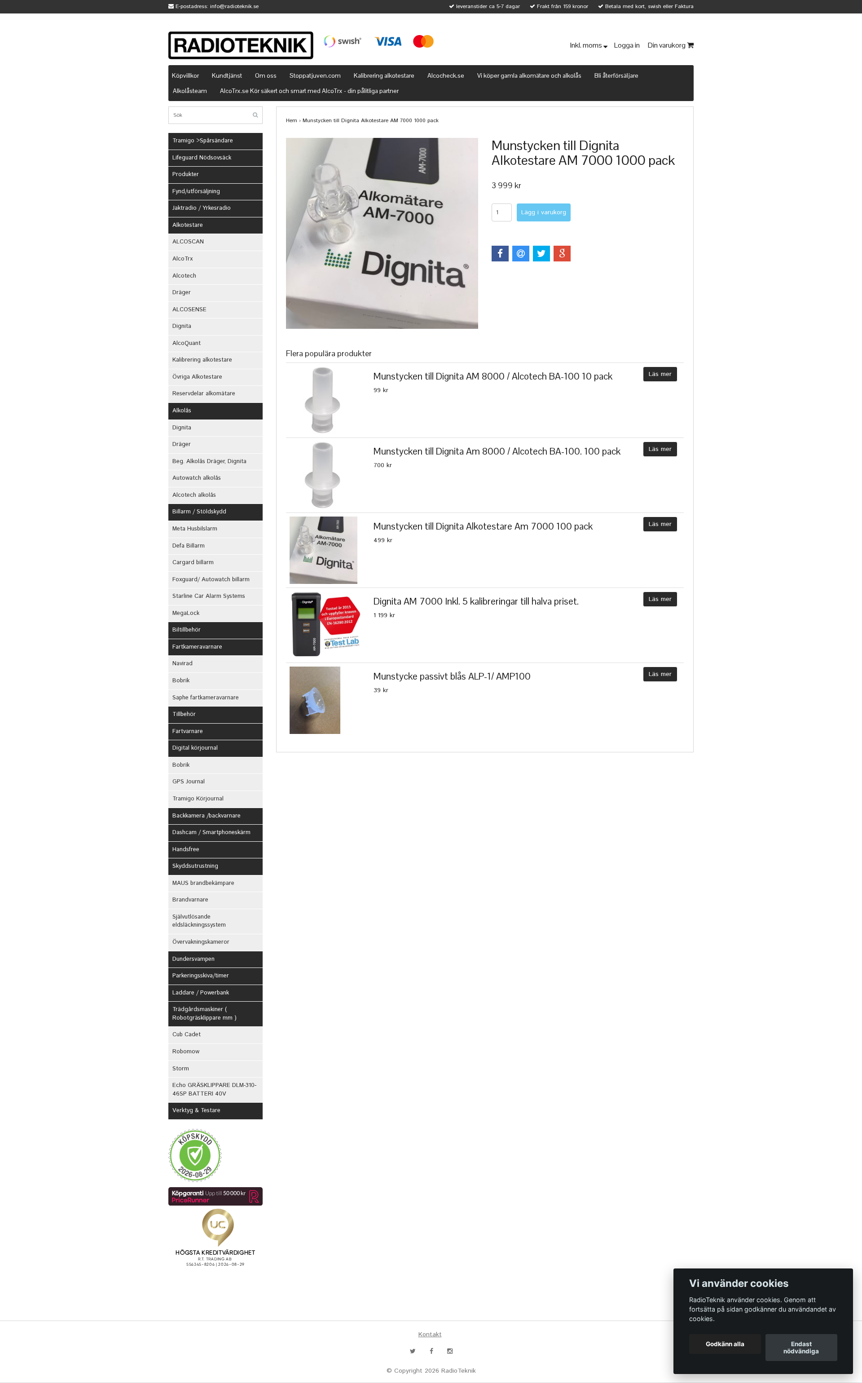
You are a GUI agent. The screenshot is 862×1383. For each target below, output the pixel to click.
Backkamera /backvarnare (206, 816)
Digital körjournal (195, 748)
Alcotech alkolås (194, 495)
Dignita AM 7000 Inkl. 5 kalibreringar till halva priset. (476, 601)
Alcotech (184, 276)
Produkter (185, 174)
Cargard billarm (193, 562)
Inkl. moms (586, 45)
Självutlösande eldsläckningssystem (199, 921)
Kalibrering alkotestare (384, 75)
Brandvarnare (190, 900)
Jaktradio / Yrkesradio (201, 208)
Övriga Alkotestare (197, 377)
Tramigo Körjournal (198, 799)
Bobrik (180, 680)
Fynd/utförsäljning (196, 191)
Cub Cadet (186, 1034)
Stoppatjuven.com (315, 75)
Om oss (266, 75)
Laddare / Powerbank (200, 993)
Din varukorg (667, 45)
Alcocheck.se (445, 75)
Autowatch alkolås (196, 478)
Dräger (181, 292)
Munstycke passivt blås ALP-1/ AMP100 (452, 676)
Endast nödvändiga (801, 1347)
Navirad (182, 663)
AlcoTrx (182, 259)
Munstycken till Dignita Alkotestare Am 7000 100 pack (483, 526)
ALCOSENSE (189, 309)
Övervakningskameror (200, 942)
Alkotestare (187, 225)
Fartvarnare (187, 731)
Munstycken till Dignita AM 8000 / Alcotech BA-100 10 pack (493, 376)
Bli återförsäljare (616, 75)
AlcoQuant (186, 343)
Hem (291, 120)
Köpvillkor (185, 75)
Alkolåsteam (190, 91)
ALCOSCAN (188, 242)
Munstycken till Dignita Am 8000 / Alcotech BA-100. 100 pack (497, 451)
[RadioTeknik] (240, 45)
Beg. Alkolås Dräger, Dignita (209, 461)
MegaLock (185, 613)
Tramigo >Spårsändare (202, 141)
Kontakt (430, 1334)
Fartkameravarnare (197, 647)
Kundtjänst (227, 75)
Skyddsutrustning (195, 866)
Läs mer (660, 374)
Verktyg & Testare (196, 1110)
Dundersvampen (193, 959)
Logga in (627, 45)
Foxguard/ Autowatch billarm (211, 579)
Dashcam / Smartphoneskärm (211, 832)
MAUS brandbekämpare (203, 883)
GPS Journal (188, 782)
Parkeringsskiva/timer (200, 976)
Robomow (185, 1051)
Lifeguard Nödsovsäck (201, 158)
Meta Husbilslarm (194, 529)
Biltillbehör (186, 630)
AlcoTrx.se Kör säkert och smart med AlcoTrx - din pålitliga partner (309, 91)
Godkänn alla (725, 1344)
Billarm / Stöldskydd (199, 512)
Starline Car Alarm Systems (208, 596)
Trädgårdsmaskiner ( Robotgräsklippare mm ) (204, 1013)
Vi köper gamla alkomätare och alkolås (529, 75)
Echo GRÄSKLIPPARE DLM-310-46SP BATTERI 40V (214, 1089)
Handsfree (185, 849)
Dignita (181, 326)
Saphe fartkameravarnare (205, 698)
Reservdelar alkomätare (203, 393)
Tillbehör (184, 714)
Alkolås (181, 411)
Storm (180, 1069)
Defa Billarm (188, 546)
